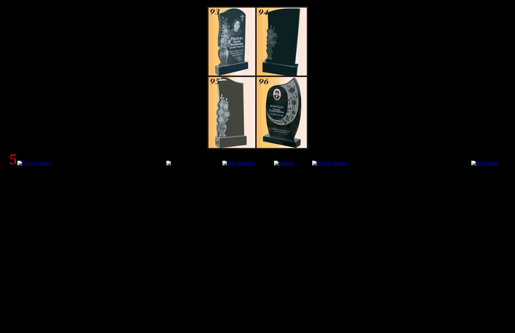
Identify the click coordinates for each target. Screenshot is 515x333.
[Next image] (484, 163)
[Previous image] (34, 163)
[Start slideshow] (239, 163)
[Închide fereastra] (330, 163)
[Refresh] (283, 163)
